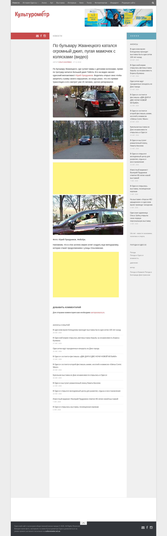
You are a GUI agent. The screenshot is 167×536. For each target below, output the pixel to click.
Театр (89, 3)
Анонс (44, 3)
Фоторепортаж (101, 3)
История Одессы (30, 3)
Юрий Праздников (84, 75)
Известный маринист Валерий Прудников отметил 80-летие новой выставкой (85, 399)
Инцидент (114, 3)
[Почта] (37, 36)
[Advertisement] (88, 178)
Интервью (72, 3)
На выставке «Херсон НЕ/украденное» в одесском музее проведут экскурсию (141, 202)
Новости (16, 3)
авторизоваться (97, 312)
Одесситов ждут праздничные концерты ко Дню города (76, 348)
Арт (51, 3)
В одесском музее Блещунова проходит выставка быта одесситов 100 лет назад (87, 330)
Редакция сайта (128, 3)
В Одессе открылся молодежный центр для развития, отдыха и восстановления (86, 391)
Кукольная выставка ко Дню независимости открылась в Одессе (80, 375)
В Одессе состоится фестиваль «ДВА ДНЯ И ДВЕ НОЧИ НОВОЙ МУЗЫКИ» (85, 356)
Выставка (60, 3)
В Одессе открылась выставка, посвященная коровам (76, 407)
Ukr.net (132, 233)
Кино (81, 3)
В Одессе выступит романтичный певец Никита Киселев (76, 383)
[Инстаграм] (44, 36)
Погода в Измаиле (137, 272)
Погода (133, 252)
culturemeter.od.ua (52, 531)
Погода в (136, 255)
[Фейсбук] (41, 36)
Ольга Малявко (65, 62)
